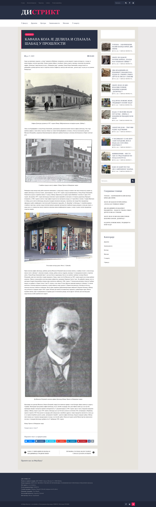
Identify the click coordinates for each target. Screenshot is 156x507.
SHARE (91, 56)
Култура (43, 23)
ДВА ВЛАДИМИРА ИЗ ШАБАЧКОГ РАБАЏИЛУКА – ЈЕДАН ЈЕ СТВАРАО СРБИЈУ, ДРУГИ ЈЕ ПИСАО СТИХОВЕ (122, 73)
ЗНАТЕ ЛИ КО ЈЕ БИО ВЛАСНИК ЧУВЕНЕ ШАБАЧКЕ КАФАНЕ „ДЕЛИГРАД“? (120, 88)
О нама (23, 3)
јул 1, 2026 (115, 120)
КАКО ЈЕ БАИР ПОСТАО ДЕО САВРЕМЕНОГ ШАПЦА (122, 168)
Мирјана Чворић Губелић (127, 51)
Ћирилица (41, 3)
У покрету (75, 23)
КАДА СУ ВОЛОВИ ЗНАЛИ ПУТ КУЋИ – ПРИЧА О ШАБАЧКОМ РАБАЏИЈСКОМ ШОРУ (122, 115)
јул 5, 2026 (115, 105)
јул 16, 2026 (116, 78)
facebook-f (129, 2)
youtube (133, 2)
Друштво (34, 23)
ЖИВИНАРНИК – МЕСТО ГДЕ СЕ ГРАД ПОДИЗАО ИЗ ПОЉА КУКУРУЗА (122, 155)
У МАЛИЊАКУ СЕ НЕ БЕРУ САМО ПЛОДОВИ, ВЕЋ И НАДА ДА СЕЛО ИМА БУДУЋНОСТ (122, 142)
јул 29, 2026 (116, 51)
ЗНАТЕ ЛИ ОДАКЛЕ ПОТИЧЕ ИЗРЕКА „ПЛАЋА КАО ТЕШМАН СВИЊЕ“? (122, 59)
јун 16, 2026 (116, 160)
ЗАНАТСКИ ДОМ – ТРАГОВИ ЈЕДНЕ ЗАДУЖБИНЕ (122, 128)
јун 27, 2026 (116, 131)
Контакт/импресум (31, 3)
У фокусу (24, 23)
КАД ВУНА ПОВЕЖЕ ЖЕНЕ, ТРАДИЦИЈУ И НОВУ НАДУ (122, 102)
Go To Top (133, 504)
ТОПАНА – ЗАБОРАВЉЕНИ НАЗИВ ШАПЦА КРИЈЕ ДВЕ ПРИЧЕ (122, 46)
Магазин (66, 23)
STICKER (66, 504)
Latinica (48, 3)
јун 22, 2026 (116, 147)
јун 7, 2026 (115, 171)
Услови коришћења (57, 3)
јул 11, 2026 (116, 93)
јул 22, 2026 (116, 63)
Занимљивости (54, 23)
